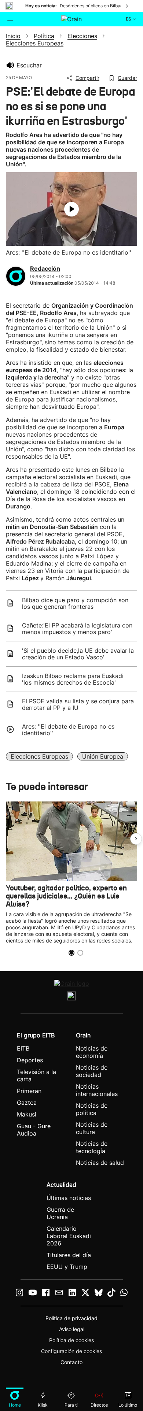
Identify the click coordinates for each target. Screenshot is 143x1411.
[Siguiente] (127, 5)
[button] (136, 839)
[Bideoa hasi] (71, 209)
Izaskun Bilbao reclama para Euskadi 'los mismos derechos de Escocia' (73, 679)
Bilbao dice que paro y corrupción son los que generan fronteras (75, 603)
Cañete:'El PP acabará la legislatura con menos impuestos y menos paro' (77, 629)
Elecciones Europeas (39, 756)
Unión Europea (102, 756)
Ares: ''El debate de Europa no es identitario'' (68, 730)
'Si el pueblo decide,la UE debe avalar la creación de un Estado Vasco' (78, 654)
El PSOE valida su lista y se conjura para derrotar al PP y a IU (78, 704)
